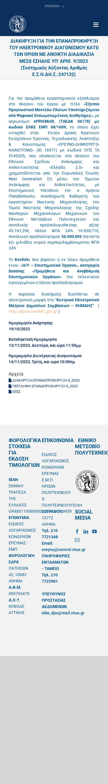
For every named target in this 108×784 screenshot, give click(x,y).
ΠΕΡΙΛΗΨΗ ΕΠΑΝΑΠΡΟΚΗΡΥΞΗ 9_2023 (45, 386)
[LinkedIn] (86, 531)
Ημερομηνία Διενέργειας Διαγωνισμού (45, 355)
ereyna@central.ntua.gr (64, 549)
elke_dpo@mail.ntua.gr (63, 613)
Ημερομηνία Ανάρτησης (31, 323)
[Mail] (77, 540)
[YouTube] (94, 531)
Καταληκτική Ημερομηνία (33, 339)
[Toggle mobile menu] (96, 25)
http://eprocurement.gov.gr (33, 311)
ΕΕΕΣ (16, 391)
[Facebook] (77, 531)
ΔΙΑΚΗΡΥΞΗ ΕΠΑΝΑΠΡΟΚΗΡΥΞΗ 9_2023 (45, 380)
